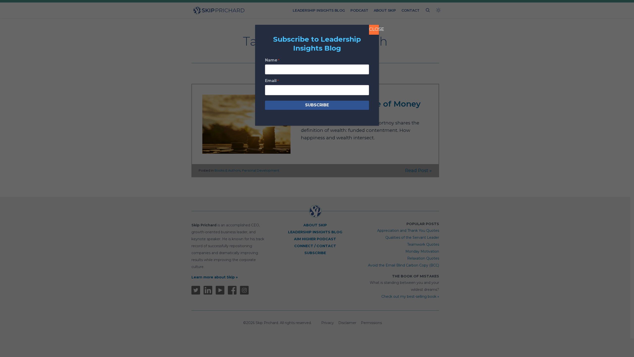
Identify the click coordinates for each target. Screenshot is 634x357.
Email (272, 80)
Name (272, 60)
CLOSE (374, 29)
